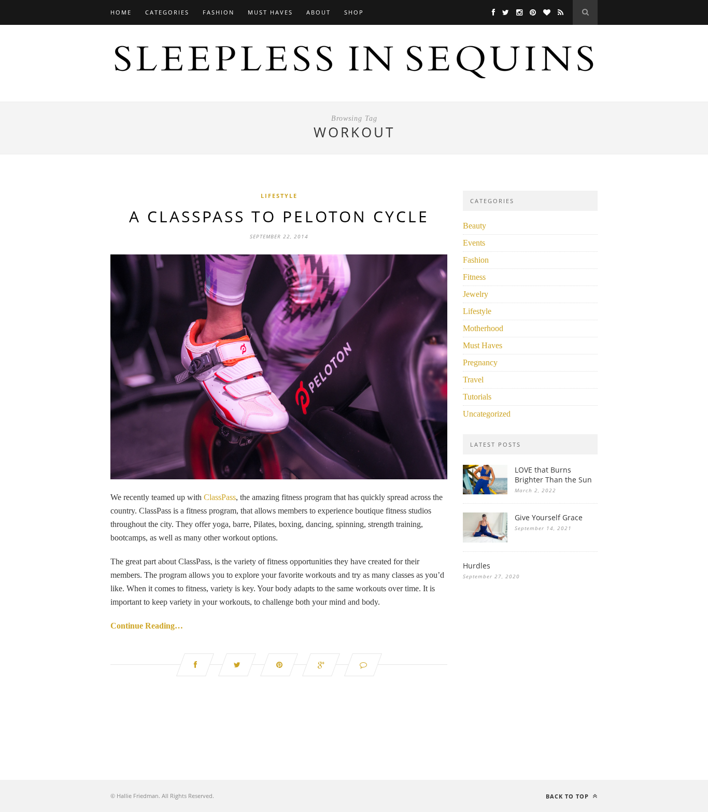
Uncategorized (487, 413)
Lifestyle (279, 196)
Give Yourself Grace (549, 517)
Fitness (474, 277)
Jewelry (475, 294)
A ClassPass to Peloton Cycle (279, 216)
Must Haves (270, 12)
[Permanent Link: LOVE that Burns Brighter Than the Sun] (485, 491)
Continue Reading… (146, 625)
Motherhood (483, 328)
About (318, 12)
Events (474, 242)
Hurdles (476, 566)
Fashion (218, 12)
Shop (354, 12)
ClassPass (220, 497)
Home (121, 12)
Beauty (474, 225)
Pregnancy (480, 362)
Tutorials (477, 396)
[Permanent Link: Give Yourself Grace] (485, 539)
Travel (473, 379)
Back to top (568, 796)
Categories (167, 12)
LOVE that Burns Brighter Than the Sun (553, 475)
